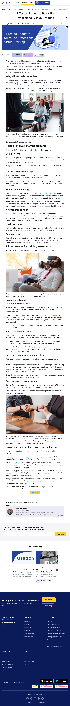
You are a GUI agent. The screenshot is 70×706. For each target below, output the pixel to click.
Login (17, 3)
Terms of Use (27, 694)
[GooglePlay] (61, 681)
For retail (49, 621)
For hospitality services (54, 630)
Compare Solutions (53, 640)
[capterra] (35, 686)
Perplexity (27, 55)
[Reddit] (67, 27)
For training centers (53, 624)
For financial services (53, 627)
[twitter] (39, 698)
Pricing (26, 624)
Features (27, 621)
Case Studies (6, 661)
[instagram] (42, 698)
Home (4, 9)
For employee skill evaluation (56, 634)
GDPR (45, 694)
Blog (10, 9)
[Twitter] (67, 18)
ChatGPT (17, 55)
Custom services (29, 634)
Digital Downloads (7, 664)
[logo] (6, 3)
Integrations (28, 627)
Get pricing (48, 606)
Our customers (29, 655)
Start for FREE (35, 492)
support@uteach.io (8, 624)
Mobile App (27, 630)
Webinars (5, 658)
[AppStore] (47, 681)
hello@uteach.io (7, 619)
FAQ (3, 670)
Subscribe (60, 534)
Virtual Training (31, 9)
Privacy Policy (37, 694)
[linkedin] (35, 698)
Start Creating (19, 9)
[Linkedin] (67, 22)
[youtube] (31, 698)
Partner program (29, 661)
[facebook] (27, 698)
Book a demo (44, 3)
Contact (27, 658)
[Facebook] (67, 13)
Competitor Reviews (53, 643)
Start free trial (27, 3)
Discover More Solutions (54, 646)
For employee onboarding (55, 637)
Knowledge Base (7, 667)
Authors (26, 664)
